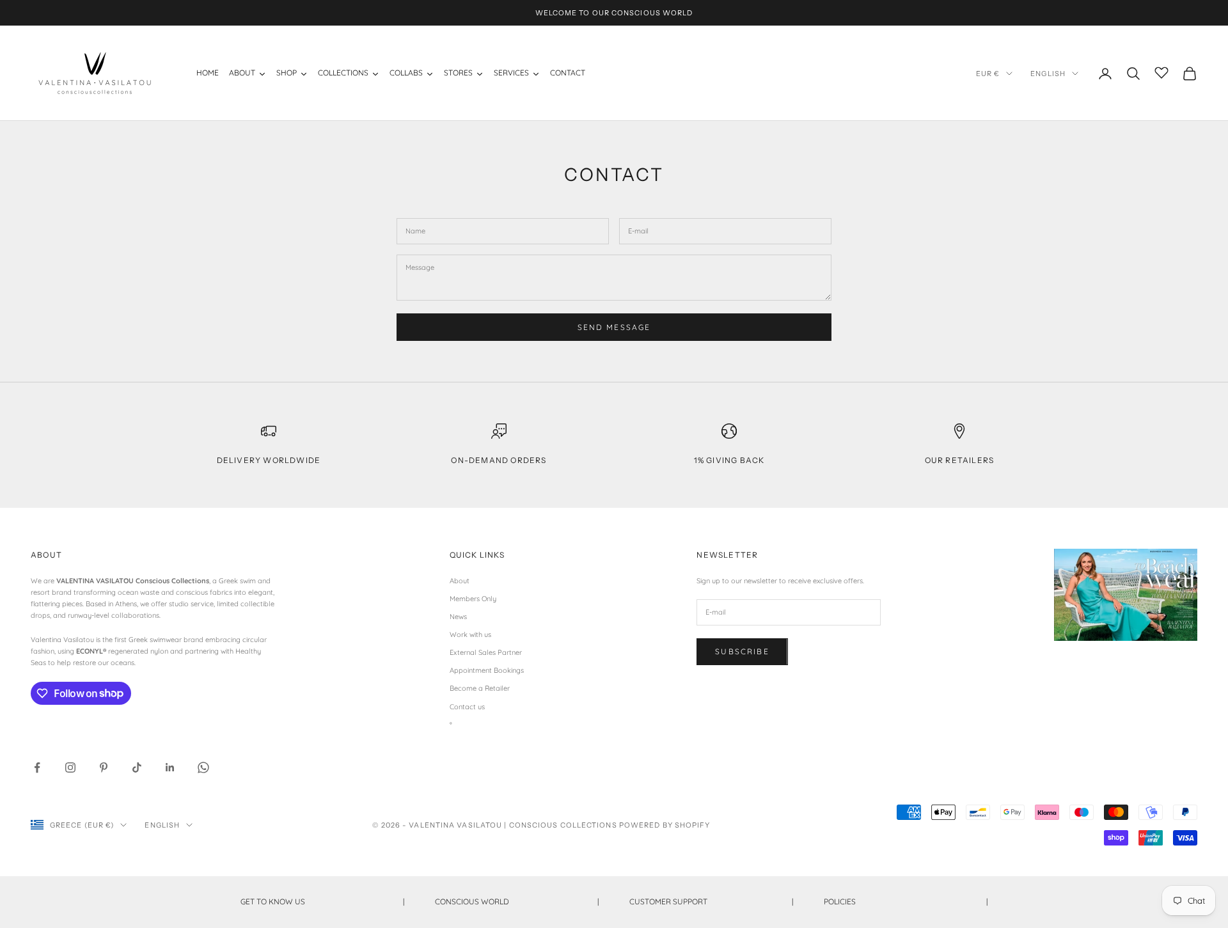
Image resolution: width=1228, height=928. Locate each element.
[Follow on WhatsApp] (203, 767)
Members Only (473, 598)
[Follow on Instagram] (70, 767)
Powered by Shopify (665, 825)
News (458, 616)
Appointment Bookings (487, 670)
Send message (614, 327)
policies (906, 901)
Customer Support (711, 901)
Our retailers (960, 460)
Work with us (470, 634)
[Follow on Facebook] (37, 767)
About (459, 580)
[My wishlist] (1161, 71)
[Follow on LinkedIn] (170, 767)
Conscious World (517, 901)
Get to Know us (322, 901)
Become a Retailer (480, 688)
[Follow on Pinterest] (103, 767)
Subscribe (742, 651)
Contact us (467, 706)
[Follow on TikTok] (136, 767)
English (1048, 73)
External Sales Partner (486, 652)
